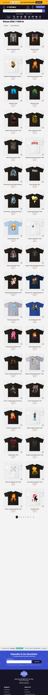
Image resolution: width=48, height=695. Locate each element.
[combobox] (22, 10)
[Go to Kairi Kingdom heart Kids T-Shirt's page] (13, 336)
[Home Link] (11, 7)
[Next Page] (33, 517)
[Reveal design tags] (21, 46)
